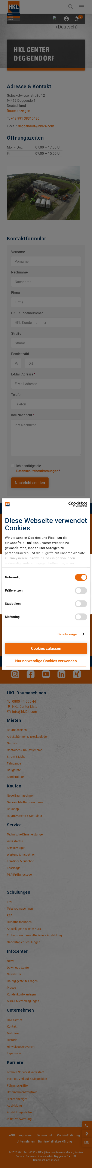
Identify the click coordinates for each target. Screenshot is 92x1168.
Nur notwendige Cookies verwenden (46, 661)
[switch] (81, 590)
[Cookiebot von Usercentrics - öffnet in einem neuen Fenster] (68, 504)
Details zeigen (68, 634)
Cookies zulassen (46, 648)
